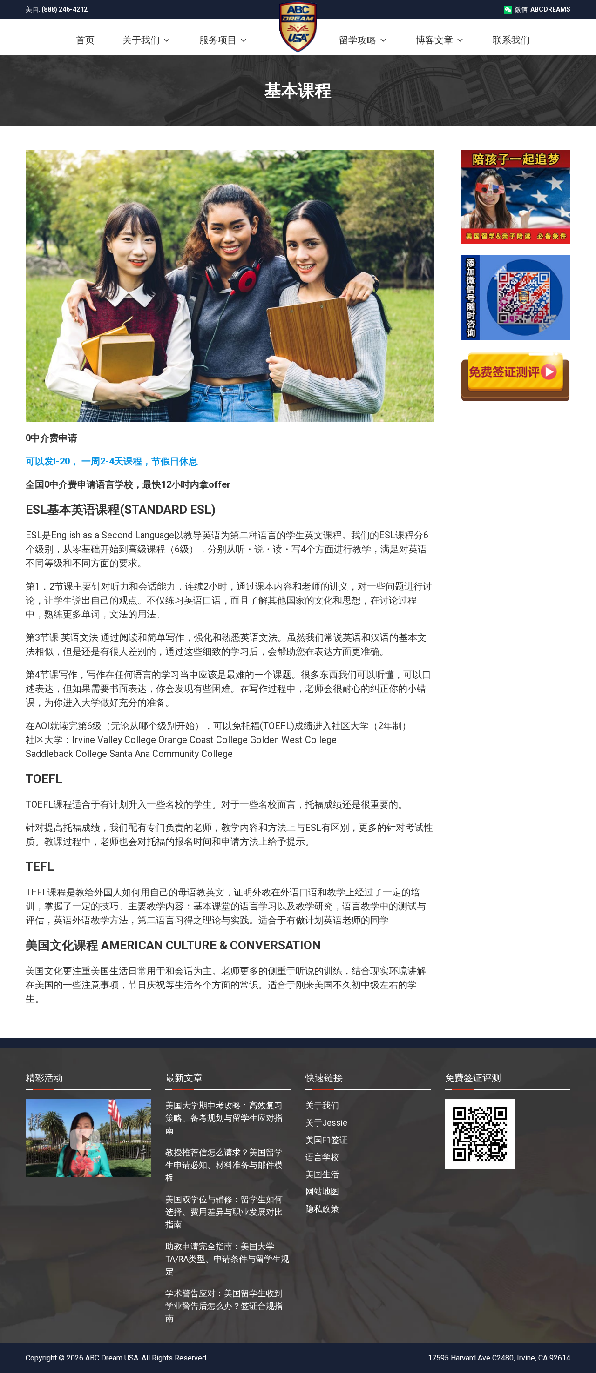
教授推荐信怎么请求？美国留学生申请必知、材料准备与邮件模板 (224, 1164)
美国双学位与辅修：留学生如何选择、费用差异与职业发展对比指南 (224, 1211)
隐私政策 (322, 1209)
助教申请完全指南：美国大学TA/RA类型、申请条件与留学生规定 (227, 1258)
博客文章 (434, 40)
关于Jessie (326, 1123)
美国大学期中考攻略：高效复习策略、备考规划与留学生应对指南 (224, 1118)
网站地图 (322, 1191)
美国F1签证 (326, 1140)
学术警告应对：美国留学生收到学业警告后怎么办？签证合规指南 (224, 1305)
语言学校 (322, 1157)
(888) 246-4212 (64, 9)
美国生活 (322, 1174)
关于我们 (322, 1105)
